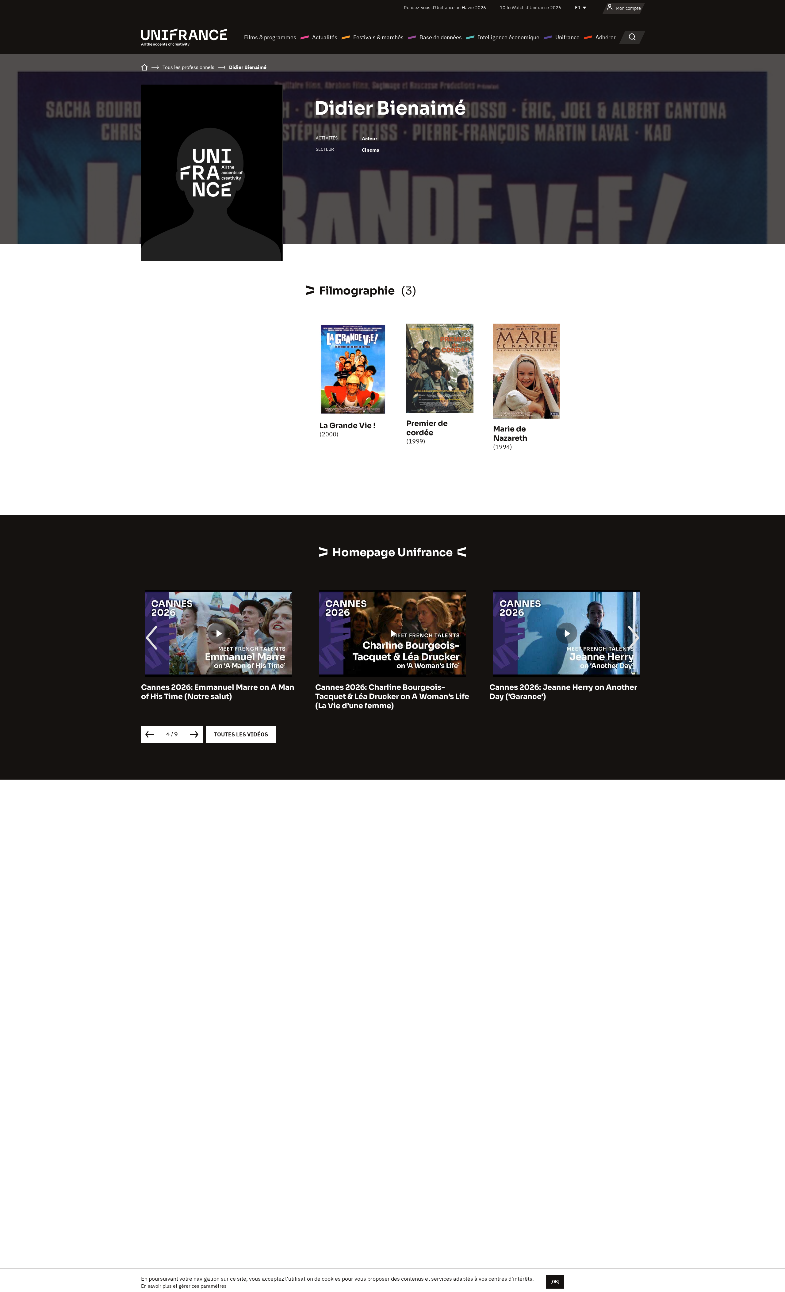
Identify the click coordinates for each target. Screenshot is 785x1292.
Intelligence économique (508, 37)
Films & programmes (270, 37)
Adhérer (605, 37)
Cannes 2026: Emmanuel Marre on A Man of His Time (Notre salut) (217, 692)
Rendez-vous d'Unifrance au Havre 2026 (445, 7)
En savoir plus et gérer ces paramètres (184, 1286)
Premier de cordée (427, 428)
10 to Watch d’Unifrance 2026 (530, 7)
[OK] (555, 1281)
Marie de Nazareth (510, 433)
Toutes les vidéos (241, 734)
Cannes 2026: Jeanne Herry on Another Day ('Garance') (563, 692)
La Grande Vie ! (348, 425)
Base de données (440, 37)
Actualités (324, 37)
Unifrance (567, 37)
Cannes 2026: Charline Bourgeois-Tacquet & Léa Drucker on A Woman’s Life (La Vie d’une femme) (392, 696)
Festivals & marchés (378, 37)
